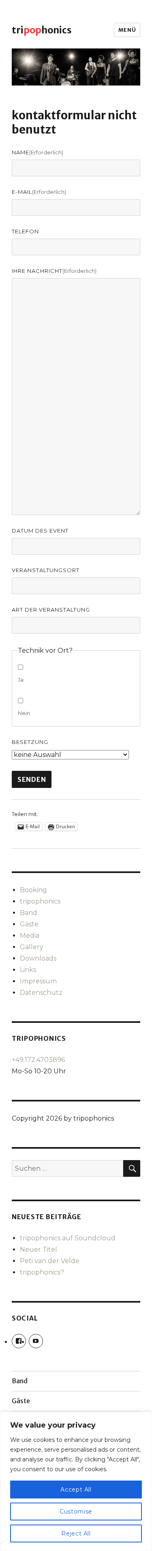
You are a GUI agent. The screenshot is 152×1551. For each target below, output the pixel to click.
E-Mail (39, 192)
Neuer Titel (38, 1249)
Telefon (25, 231)
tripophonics (40, 901)
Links (28, 970)
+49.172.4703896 (38, 1060)
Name (37, 152)
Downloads (38, 958)
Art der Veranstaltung (51, 609)
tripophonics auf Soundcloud (68, 1238)
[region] (76, 1481)
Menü (127, 29)
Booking (33, 890)
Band (28, 913)
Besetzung (30, 742)
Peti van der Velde (49, 1261)
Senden (31, 779)
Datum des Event (40, 530)
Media (29, 935)
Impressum (38, 981)
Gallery (31, 947)
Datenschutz (41, 992)
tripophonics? (42, 1272)
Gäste (29, 924)
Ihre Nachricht (54, 271)
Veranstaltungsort (45, 570)
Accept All (76, 1489)
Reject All (76, 1533)
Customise (76, 1511)
